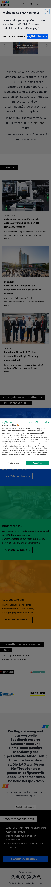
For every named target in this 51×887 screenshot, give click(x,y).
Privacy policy (33, 422)
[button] (7, 422)
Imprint (45, 422)
